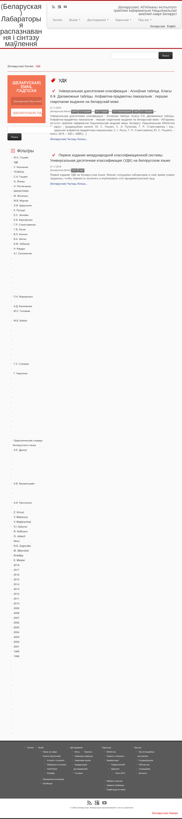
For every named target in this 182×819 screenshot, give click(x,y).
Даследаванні (97, 19)
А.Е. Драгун (20, 450)
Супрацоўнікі (144, 768)
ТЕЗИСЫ (19, 171)
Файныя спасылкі (114, 780)
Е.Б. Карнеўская (23, 219)
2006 (16, 622)
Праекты (88, 751)
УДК (16, 162)
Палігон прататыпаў (52, 755)
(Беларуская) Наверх (165, 813)
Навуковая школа (83, 760)
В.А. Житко (20, 239)
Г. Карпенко (21, 373)
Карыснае (123, 19)
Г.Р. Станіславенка (25, 224)
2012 (16, 593)
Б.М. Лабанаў (22, 243)
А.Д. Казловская (23, 306)
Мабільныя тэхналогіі (56, 764)
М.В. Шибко (20, 320)
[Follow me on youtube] (66, 7)
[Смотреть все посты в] (93, 111)
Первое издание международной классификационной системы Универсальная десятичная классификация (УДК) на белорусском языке (110, 157)
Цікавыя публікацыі (115, 785)
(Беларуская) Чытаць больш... (69, 139)
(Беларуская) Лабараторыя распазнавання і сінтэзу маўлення (21, 24)
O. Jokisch (19, 536)
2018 (16, 565)
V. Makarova (21, 517)
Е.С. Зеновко (21, 215)
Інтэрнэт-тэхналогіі (55, 760)
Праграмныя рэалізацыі (53, 779)
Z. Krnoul (19, 512)
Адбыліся (115, 768)
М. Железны (21, 195)
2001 (16, 646)
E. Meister (19, 560)
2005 (16, 627)
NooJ (17, 541)
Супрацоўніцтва (146, 760)
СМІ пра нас (144, 764)
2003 (16, 637)
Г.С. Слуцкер (21, 363)
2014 (16, 584)
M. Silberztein (21, 550)
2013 (16, 589)
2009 (16, 608)
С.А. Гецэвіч (21, 176)
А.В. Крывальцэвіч (24, 483)
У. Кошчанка (21, 167)
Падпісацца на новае (116, 789)
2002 (16, 641)
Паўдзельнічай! (118, 764)
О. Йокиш (19, 181)
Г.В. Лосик (20, 229)
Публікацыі (47, 783)
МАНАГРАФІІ (21, 191)
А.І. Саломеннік (23, 253)
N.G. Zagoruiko (22, 545)
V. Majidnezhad (22, 521)
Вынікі (73, 19)
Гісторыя (79, 773)
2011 (16, 598)
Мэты (77, 751)
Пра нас (144, 19)
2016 (16, 574)
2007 (16, 617)
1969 (16, 651)
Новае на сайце (50, 751)
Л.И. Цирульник (23, 205)
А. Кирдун (19, 248)
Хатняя (57, 19)
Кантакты (143, 773)
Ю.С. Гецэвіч (21, 157)
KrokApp (18, 555)
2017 (16, 569)
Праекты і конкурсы (115, 755)
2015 (16, 579)
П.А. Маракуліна (23, 296)
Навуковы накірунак (84, 755)
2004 (16, 632)
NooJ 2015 (120, 773)
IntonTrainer (52, 768)
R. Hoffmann (21, 531)
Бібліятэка (111, 751)
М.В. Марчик (21, 200)
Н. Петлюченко (22, 186)
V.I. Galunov (20, 526)
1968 (16, 656)
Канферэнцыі (113, 760)
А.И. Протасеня (23, 502)
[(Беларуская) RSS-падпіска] (55, 7)
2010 (16, 603)
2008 (16, 613)
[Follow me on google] (60, 7)
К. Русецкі (19, 210)
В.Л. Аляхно (21, 234)
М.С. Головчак (22, 311)
